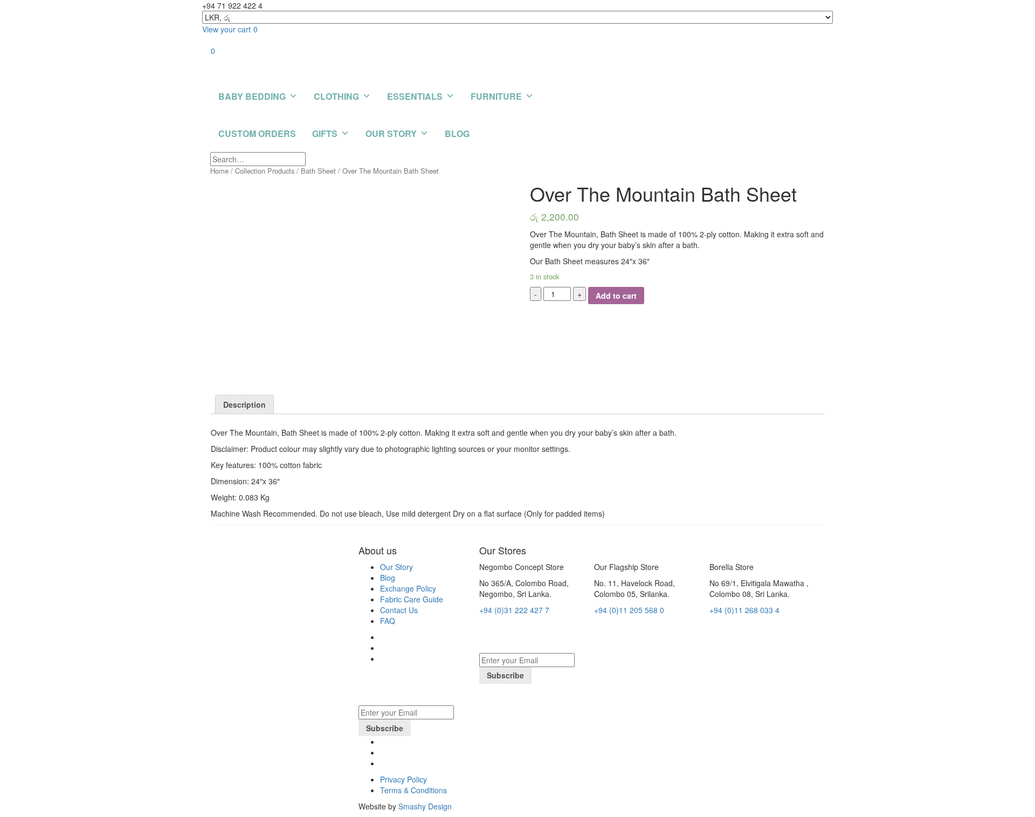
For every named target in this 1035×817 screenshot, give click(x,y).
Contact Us (399, 610)
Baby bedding (252, 96)
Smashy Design (425, 806)
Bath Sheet (318, 171)
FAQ (387, 620)
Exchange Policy (408, 588)
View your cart (230, 29)
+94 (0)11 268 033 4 (744, 610)
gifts (324, 133)
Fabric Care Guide (411, 599)
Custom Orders (257, 133)
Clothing (336, 96)
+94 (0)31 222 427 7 (514, 610)
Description (244, 404)
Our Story (391, 133)
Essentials (415, 96)
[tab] (244, 404)
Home (219, 171)
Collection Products (264, 171)
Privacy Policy (403, 779)
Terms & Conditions (413, 790)
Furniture (496, 96)
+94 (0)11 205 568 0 (629, 610)
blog (457, 133)
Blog (387, 577)
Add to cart (616, 295)
